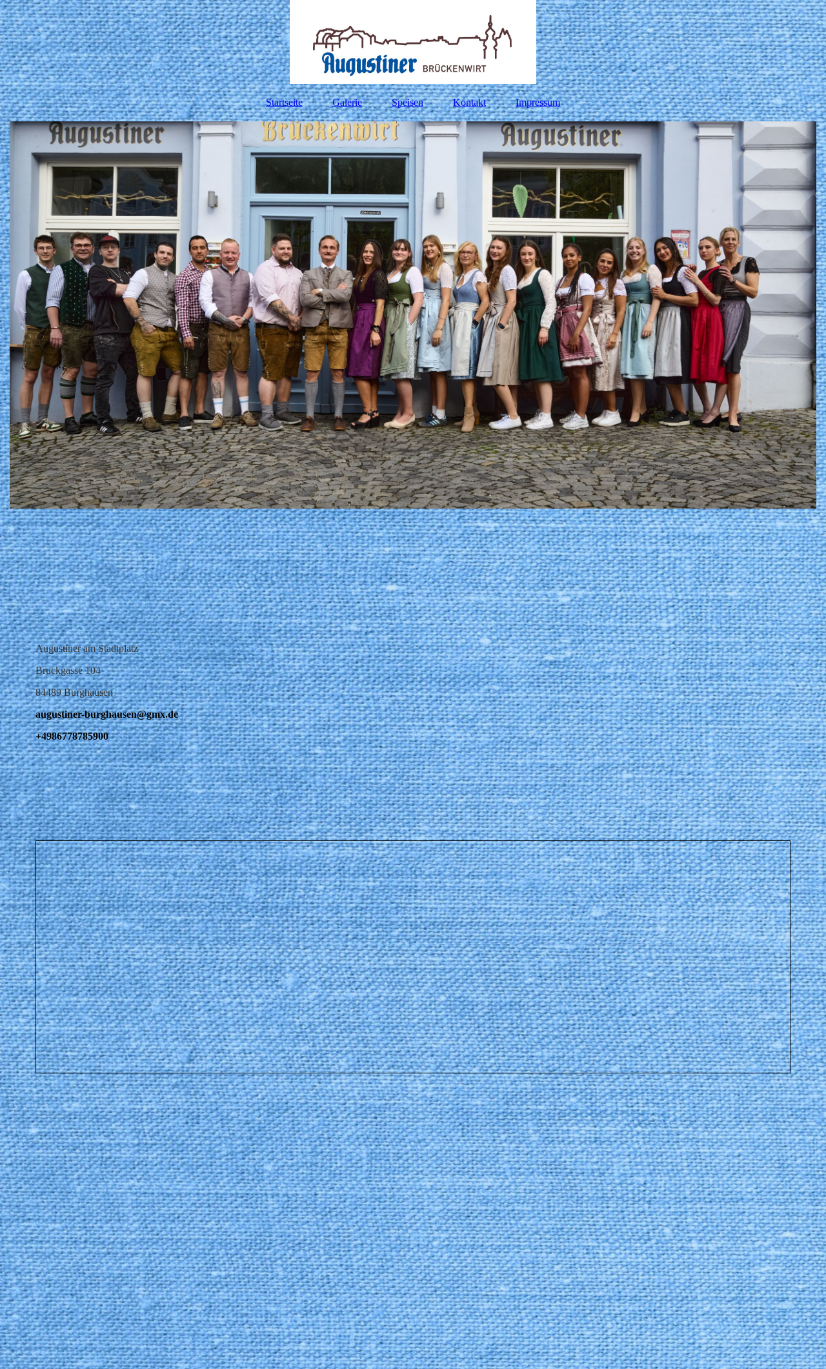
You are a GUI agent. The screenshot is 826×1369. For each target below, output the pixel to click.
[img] (413, 42)
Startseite (284, 102)
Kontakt (469, 102)
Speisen (407, 102)
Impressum (538, 102)
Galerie (347, 102)
